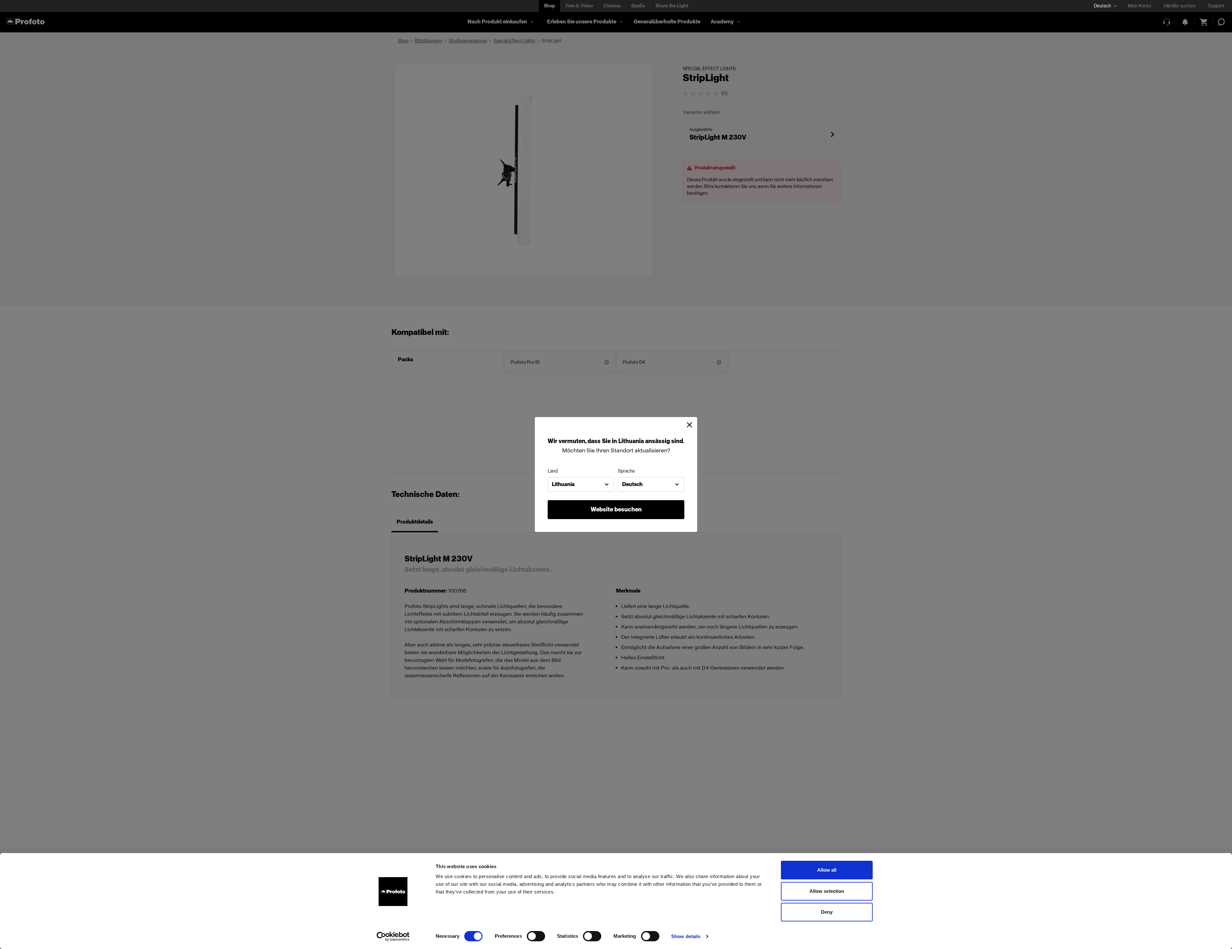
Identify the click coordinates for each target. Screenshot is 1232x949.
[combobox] (581, 484)
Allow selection (826, 891)
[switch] (536, 936)
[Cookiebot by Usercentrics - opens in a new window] (393, 936)
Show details (685, 936)
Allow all (827, 870)
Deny (827, 912)
